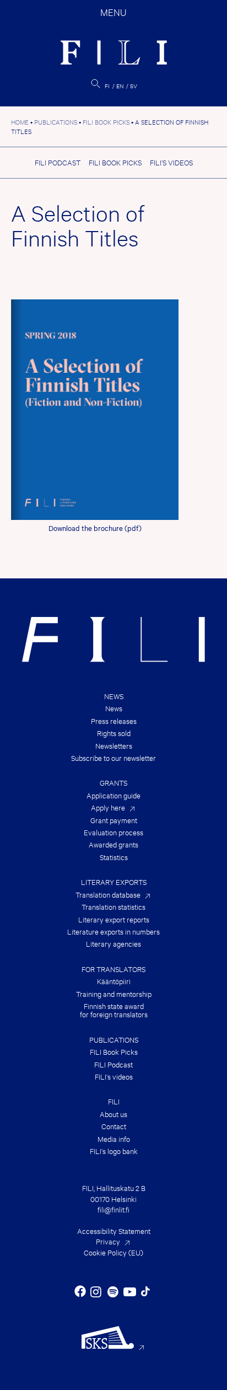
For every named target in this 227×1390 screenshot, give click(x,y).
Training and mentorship (114, 994)
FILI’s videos (171, 162)
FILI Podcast (57, 162)
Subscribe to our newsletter (113, 758)
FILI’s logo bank (114, 1151)
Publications (113, 1039)
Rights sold (114, 733)
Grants (113, 783)
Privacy (108, 1241)
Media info (114, 1139)
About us (113, 1114)
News (113, 696)
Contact (113, 1126)
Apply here (108, 807)
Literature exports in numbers (113, 931)
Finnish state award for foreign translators (114, 1010)
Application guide (113, 795)
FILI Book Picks (115, 162)
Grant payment (113, 820)
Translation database (107, 894)
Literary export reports (113, 919)
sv (133, 86)
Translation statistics (113, 907)
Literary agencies (113, 944)
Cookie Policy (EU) (113, 1252)
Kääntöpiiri (114, 981)
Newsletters (113, 746)
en (119, 86)
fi (107, 86)
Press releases (114, 721)
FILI (114, 1101)
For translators (113, 969)
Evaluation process (113, 832)
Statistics (114, 857)
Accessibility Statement (113, 1231)
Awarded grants (113, 844)
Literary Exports (114, 882)
